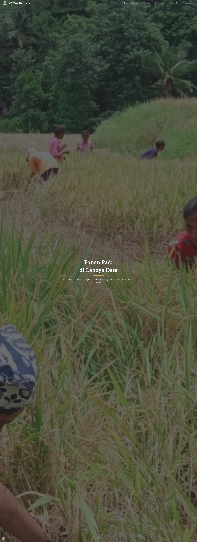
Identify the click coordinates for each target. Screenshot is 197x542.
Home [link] (126, 3)
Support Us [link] (173, 3)
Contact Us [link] (186, 3)
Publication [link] (159, 3)
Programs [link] (147, 3)
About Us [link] (134, 3)
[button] (194, 2)
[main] (98, 267)
